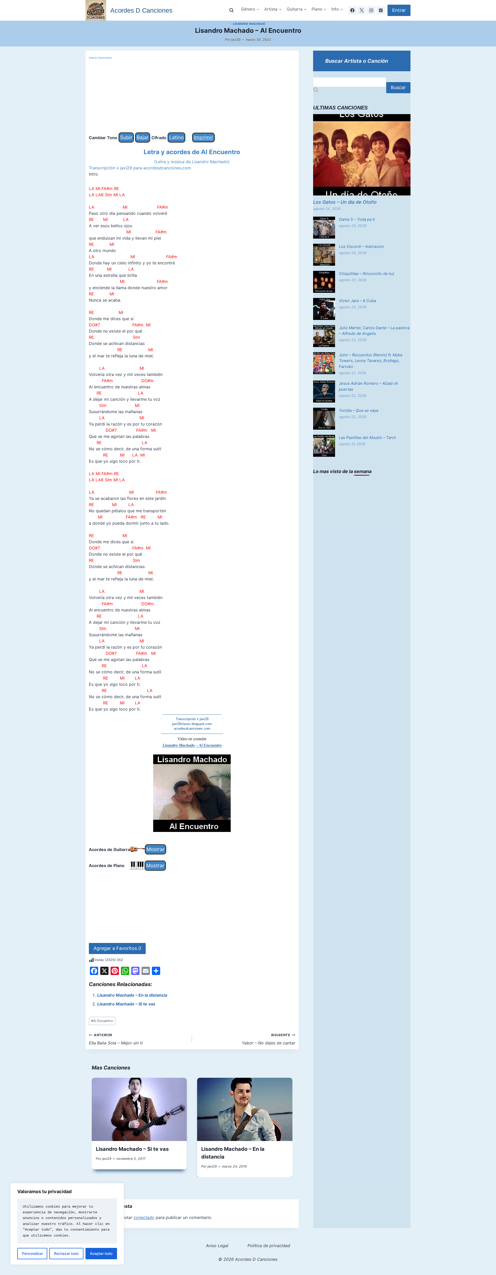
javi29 (236, 40)
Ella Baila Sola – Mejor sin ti (116, 1039)
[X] (362, 10)
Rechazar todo (66, 1253)
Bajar (143, 137)
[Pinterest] (381, 10)
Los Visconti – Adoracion (361, 246)
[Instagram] (371, 10)
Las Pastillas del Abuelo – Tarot (367, 437)
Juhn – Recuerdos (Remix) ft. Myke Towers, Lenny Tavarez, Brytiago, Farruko (370, 360)
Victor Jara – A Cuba (357, 300)
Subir (126, 137)
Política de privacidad (268, 1245)
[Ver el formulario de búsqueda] (231, 10)
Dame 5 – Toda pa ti (357, 219)
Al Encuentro (102, 1021)
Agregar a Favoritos (117, 948)
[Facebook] (352, 10)
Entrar (399, 10)
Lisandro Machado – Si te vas (126, 1003)
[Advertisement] (192, 96)
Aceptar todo (101, 1253)
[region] (67, 1224)
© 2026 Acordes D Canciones (247, 1259)
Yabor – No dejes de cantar (268, 1039)
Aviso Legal (217, 1245)
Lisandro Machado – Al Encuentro (192, 745)
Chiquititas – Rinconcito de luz (366, 273)
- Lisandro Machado (248, 24)
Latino (176, 137)
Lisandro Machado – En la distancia (132, 995)
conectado (144, 1217)
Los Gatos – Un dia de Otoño (345, 202)
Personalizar (32, 1253)
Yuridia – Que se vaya (358, 410)
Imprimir (203, 137)
